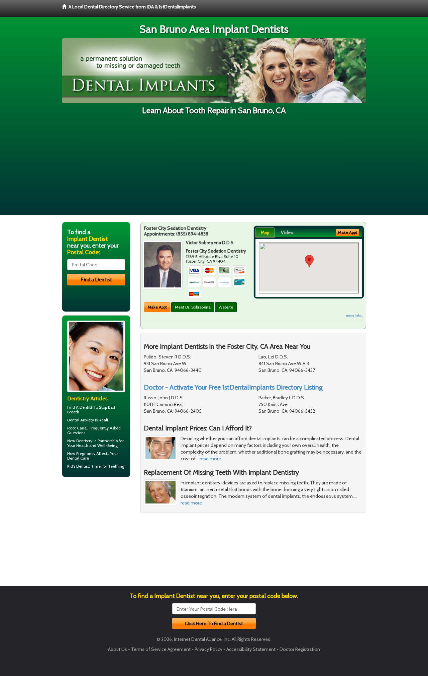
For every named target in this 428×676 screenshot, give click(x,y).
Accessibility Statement (251, 649)
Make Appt (157, 307)
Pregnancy (85, 453)
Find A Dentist (79, 407)
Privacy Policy (208, 649)
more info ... (354, 315)
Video (287, 232)
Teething (116, 466)
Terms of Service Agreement (161, 649)
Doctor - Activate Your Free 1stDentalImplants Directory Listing (233, 387)
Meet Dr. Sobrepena (193, 307)
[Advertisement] (214, 168)
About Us (117, 649)
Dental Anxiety (80, 419)
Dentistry (84, 440)
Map (265, 232)
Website (226, 307)
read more (210, 459)
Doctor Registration (300, 649)
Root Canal (77, 427)
